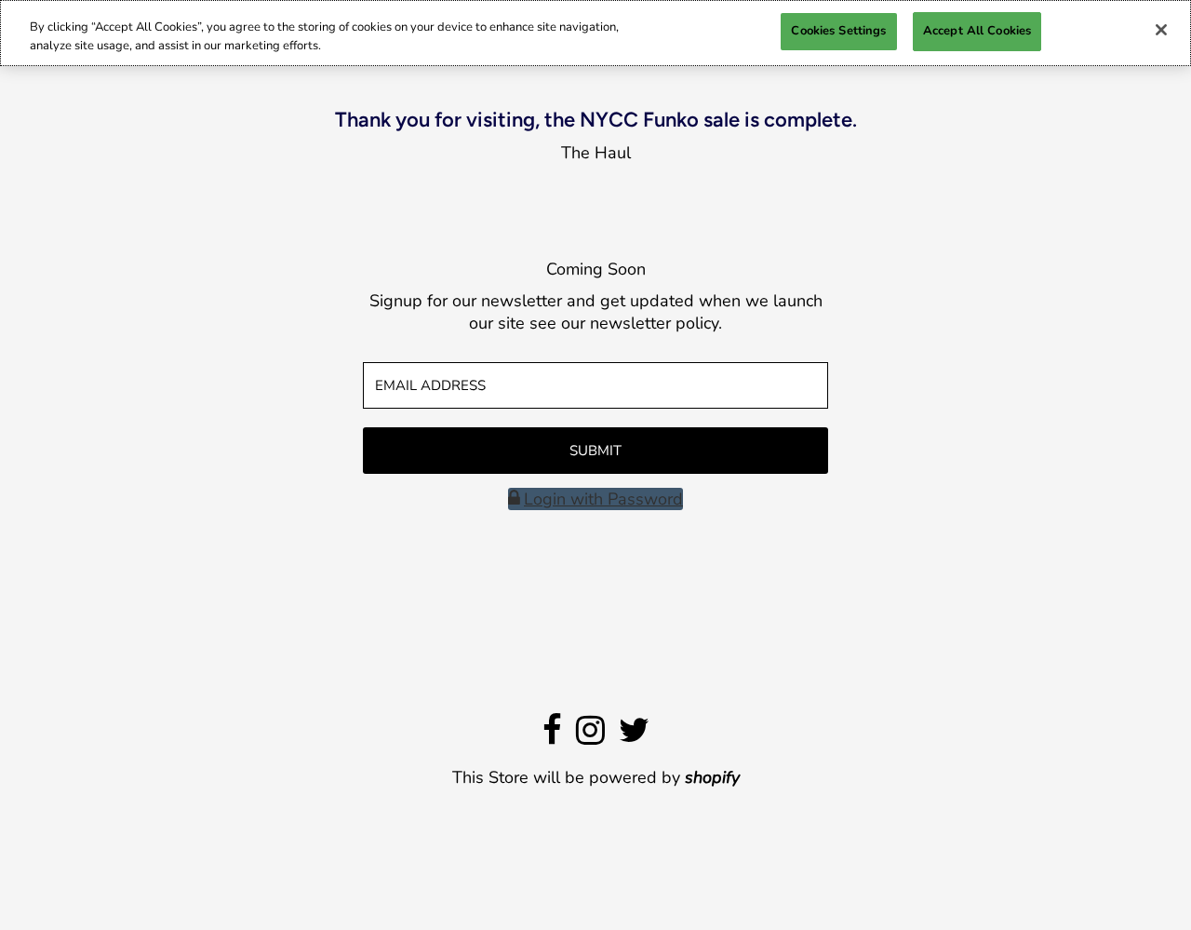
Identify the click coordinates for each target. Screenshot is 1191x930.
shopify (712, 777)
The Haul (596, 153)
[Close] (1161, 29)
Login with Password (603, 499)
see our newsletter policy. (625, 323)
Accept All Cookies (977, 30)
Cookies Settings (838, 30)
